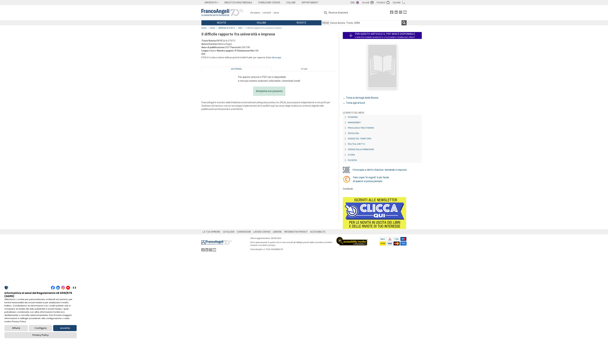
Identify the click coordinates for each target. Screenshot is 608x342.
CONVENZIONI (244, 232)
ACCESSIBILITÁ (317, 232)
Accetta (65, 328)
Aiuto (276, 12)
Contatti (267, 12)
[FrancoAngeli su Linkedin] (396, 13)
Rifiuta (16, 328)
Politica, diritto (356, 144)
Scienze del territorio (359, 139)
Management (354, 122)
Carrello (397, 2)
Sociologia (353, 133)
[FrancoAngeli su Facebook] (391, 13)
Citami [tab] (304, 69)
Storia (351, 155)
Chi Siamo (255, 12)
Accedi (365, 2)
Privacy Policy (40, 335)
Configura (41, 328)
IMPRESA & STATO (226, 28)
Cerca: (325, 22)
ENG (353, 2)
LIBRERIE (277, 232)
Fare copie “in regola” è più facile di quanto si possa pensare (371, 179)
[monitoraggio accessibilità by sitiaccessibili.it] (352, 238)
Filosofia (352, 160)
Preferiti (381, 2)
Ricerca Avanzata (338, 12)
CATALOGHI (228, 232)
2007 (240, 28)
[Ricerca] (404, 22)
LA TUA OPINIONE (211, 232)
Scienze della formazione (361, 149)
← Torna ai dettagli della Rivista (360, 97)
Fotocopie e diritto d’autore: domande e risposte (380, 169)
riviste (212, 28)
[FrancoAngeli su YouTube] (405, 13)
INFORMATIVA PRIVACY (296, 232)
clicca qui (276, 57)
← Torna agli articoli (354, 102)
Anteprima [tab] (236, 69)
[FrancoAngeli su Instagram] (400, 13)
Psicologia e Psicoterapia (361, 128)
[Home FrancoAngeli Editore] (222, 12)
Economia (353, 117)
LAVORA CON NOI (261, 232)
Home (203, 28)
